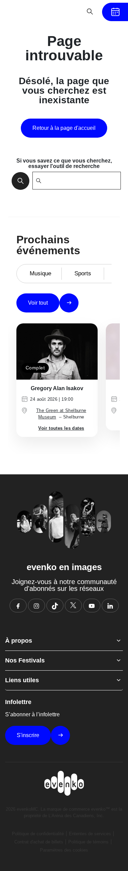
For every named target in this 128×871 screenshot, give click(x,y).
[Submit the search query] (18, 180)
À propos (18, 640)
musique (40, 273)
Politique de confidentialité (38, 833)
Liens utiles (22, 680)
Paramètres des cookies (64, 850)
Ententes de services (90, 833)
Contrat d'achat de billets (38, 841)
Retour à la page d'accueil (64, 128)
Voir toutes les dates (61, 428)
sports (82, 273)
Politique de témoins (88, 841)
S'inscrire (28, 735)
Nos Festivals (25, 660)
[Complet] (57, 351)
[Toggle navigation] (68, 11)
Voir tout (38, 303)
